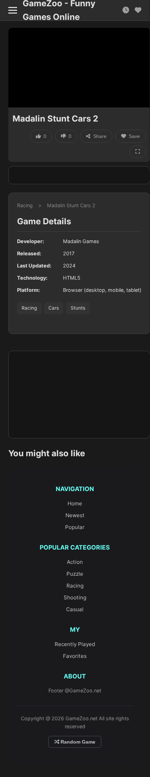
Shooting (75, 597)
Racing (25, 205)
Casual (75, 609)
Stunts (78, 308)
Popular (75, 527)
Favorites (75, 656)
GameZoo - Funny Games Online (59, 10)
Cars (53, 308)
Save (134, 136)
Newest (75, 515)
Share (99, 136)
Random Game (77, 742)
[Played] (126, 10)
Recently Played (75, 644)
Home (75, 503)
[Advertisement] (79, 175)
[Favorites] (138, 10)
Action (75, 562)
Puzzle (74, 573)
